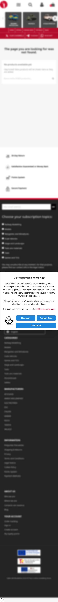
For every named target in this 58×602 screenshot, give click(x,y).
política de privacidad (45, 309)
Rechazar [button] (25, 318)
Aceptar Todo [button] (46, 318)
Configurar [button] (36, 325)
